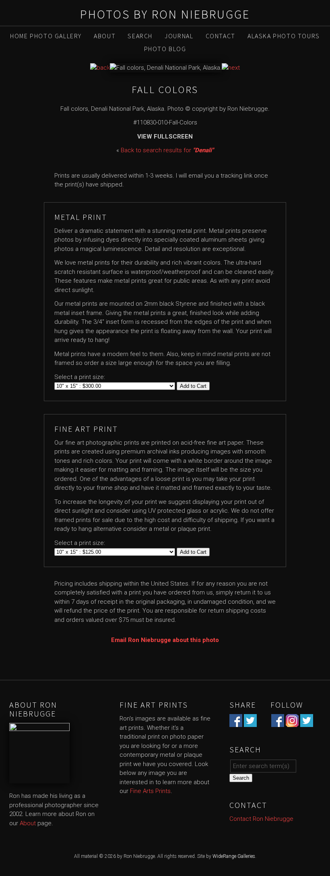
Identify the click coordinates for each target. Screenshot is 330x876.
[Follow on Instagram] (292, 722)
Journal (179, 36)
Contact (220, 36)
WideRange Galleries (233, 856)
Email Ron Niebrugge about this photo (165, 640)
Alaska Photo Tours (284, 36)
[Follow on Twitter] (306, 722)
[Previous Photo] (100, 67)
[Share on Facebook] (235, 722)
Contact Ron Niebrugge (261, 818)
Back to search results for (167, 150)
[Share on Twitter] (250, 722)
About (105, 36)
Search (140, 36)
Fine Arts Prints (150, 791)
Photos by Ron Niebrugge (165, 14)
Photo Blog (165, 49)
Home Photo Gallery (46, 36)
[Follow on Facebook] (277, 722)
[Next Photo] (231, 67)
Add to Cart (193, 386)
